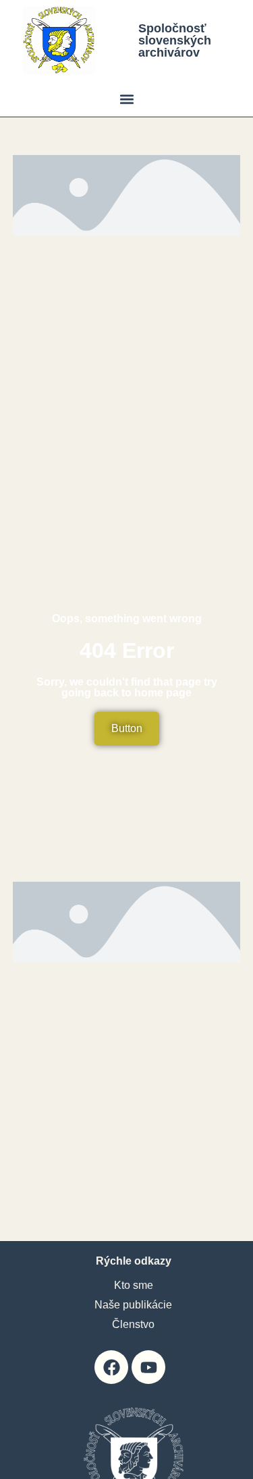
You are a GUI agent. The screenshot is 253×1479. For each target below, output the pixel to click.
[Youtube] (148, 1367)
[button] (126, 99)
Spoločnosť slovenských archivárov (174, 40)
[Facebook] (111, 1367)
